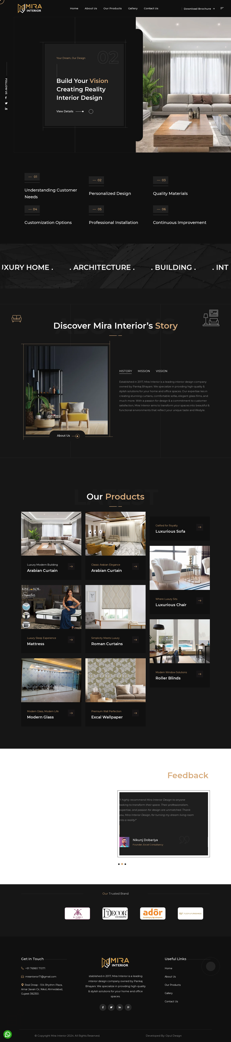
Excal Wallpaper (107, 717)
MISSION (144, 371)
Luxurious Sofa (170, 531)
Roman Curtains (107, 644)
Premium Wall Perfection (106, 711)
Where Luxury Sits (166, 599)
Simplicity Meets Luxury (105, 638)
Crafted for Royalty (167, 525)
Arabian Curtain (42, 570)
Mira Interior (58, 1035)
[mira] (30, 8)
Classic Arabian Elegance (105, 564)
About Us (91, 8)
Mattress (35, 644)
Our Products (112, 8)
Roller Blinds (168, 678)
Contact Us (151, 8)
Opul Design (174, 1035)
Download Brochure (198, 8)
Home (74, 8)
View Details (64, 121)
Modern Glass (40, 717)
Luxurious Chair (171, 605)
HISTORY (125, 371)
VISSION (161, 371)
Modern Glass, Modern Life (43, 711)
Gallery (132, 8)
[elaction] (115, 962)
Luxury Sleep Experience (41, 638)
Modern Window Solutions (171, 672)
